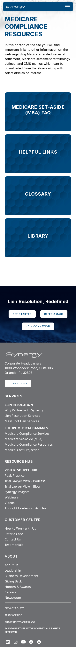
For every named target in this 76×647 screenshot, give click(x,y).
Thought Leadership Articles (25, 508)
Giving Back (13, 581)
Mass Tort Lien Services (22, 421)
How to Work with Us (20, 528)
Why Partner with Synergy (24, 410)
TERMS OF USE (13, 615)
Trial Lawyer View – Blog (22, 486)
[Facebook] (31, 642)
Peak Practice (15, 475)
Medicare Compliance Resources (29, 444)
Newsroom (13, 597)
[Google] (39, 642)
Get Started (22, 314)
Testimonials (14, 545)
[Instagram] (15, 642)
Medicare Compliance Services (27, 433)
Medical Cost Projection (22, 450)
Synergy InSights (17, 492)
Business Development (21, 576)
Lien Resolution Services (22, 416)
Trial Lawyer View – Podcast (25, 481)
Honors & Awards (18, 587)
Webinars (12, 497)
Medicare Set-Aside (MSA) (23, 439)
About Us (11, 565)
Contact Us (13, 539)
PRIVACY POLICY (14, 608)
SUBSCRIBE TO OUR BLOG (20, 622)
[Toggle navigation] (67, 6)
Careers (10, 592)
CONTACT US (18, 383)
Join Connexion (38, 326)
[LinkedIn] (8, 642)
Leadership (13, 570)
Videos (10, 503)
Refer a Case (54, 314)
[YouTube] (23, 642)
